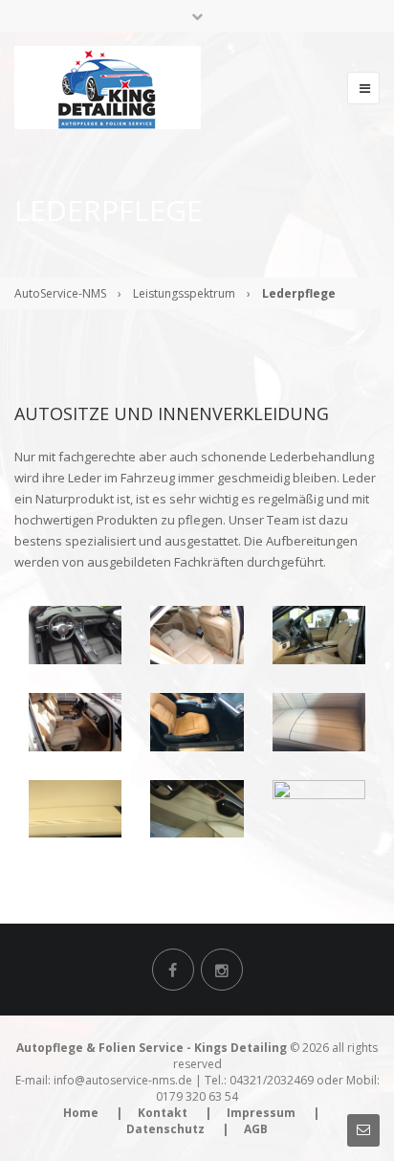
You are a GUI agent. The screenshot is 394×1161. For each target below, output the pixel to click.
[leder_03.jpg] (319, 806)
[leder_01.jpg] (75, 806)
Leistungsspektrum (184, 293)
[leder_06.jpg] (319, 720)
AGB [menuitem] (256, 1129)
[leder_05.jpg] (196, 720)
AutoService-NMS (60, 293)
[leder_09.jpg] (319, 633)
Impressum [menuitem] (261, 1113)
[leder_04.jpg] (75, 720)
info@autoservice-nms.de (123, 1080)
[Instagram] (222, 970)
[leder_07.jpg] (75, 633)
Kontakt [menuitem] (162, 1113)
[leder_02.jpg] (196, 806)
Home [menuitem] (80, 1113)
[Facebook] (173, 970)
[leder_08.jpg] (196, 633)
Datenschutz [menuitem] (165, 1129)
